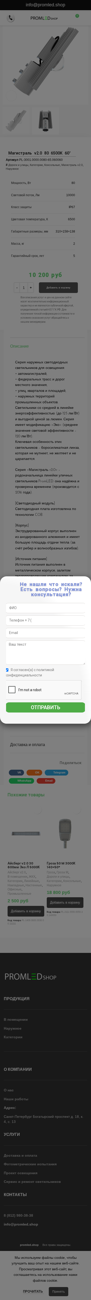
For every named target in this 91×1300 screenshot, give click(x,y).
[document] (45, 650)
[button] (87, 582)
